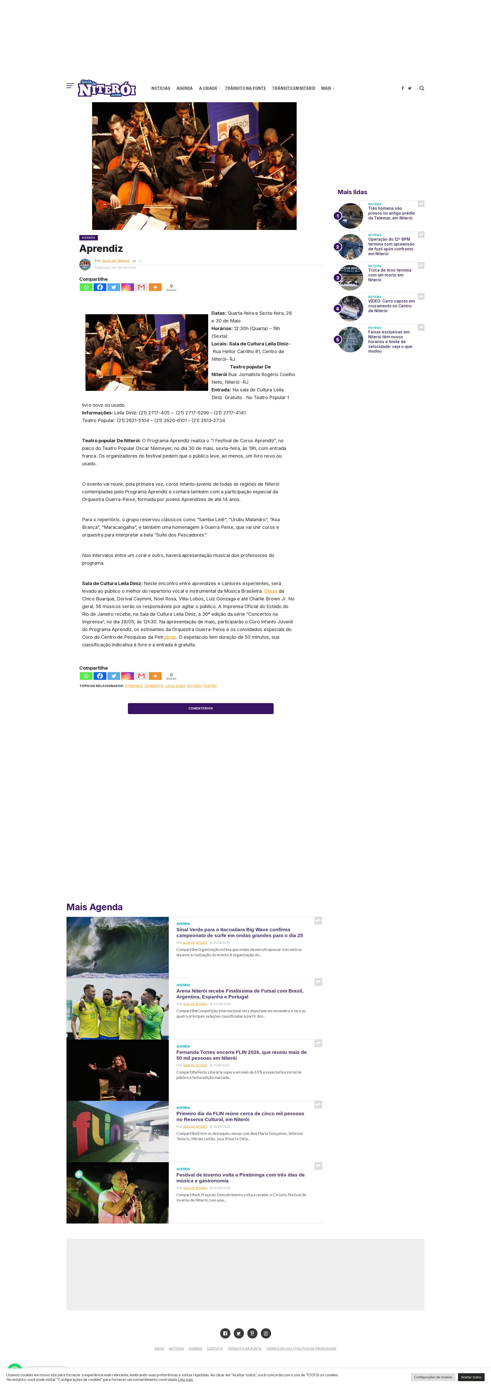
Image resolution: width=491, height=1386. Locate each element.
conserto (153, 686)
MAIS (326, 88)
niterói (194, 686)
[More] (155, 287)
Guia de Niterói (116, 261)
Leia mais (185, 1379)
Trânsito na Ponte (245, 88)
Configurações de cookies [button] (433, 1377)
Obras (270, 591)
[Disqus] (200, 823)
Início (159, 1348)
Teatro (210, 686)
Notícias (160, 88)
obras (170, 637)
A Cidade (208, 88)
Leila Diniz (175, 686)
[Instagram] (127, 287)
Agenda (184, 88)
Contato (215, 1348)
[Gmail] (141, 287)
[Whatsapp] (86, 287)
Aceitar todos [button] (471, 1377)
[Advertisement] (245, 42)
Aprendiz (134, 686)
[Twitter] (113, 287)
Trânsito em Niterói (293, 88)
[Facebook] (100, 287)
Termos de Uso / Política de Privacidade (301, 1348)
